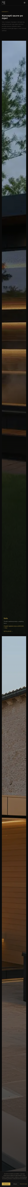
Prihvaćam (6, 1184)
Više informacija (23, 1183)
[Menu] (24, 2)
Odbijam (15, 1184)
